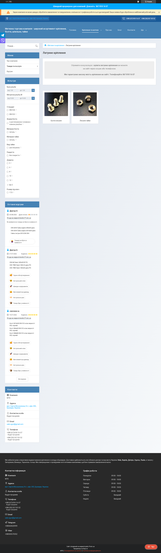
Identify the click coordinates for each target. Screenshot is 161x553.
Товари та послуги (14, 66)
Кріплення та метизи (90, 30)
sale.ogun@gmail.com (15, 424)
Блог (120, 30)
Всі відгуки (22, 379)
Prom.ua (92, 546)
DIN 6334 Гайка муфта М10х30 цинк (23, 230)
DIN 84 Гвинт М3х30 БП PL (19, 262)
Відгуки (10, 71)
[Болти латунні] (56, 104)
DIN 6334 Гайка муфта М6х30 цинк (23, 228)
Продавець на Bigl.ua (80, 548)
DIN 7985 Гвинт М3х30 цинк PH (20, 268)
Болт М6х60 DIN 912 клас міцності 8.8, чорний (22, 329)
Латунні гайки (85, 121)
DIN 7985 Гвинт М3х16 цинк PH (20, 265)
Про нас (108, 30)
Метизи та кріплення (56, 45)
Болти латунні (56, 121)
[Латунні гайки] (85, 104)
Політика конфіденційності (92, 551)
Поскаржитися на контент (73, 551)
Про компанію (12, 61)
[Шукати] (36, 46)
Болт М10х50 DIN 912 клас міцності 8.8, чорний (22, 324)
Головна (72, 30)
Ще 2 (11, 185)
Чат (152, 547)
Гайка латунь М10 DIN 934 (20, 233)
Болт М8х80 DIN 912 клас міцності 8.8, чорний (22, 334)
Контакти (131, 30)
